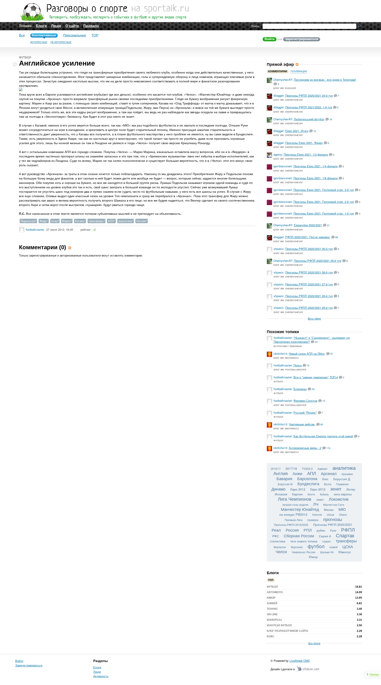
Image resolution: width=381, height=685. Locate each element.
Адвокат (323, 468)
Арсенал (329, 473)
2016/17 (276, 468)
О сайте (72, 26)
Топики (25, 26)
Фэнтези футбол (279, 625)
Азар (54, 221)
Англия (141, 221)
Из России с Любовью (288, 346)
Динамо (278, 489)
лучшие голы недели (295, 504)
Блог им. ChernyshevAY (288, 100)
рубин (321, 530)
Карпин (297, 494)
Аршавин (347, 474)
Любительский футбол (309, 119)
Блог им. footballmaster (290, 369)
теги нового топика (303, 541)
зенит (336, 488)
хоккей (333, 547)
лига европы (343, 494)
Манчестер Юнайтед (300, 509)
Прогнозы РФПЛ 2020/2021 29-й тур (317, 261)
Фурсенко (297, 547)
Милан (329, 509)
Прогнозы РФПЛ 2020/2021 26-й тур (309, 296)
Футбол (25, 57)
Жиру (43, 221)
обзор (330, 514)
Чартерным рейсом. (302, 424)
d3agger (278, 95)
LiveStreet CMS (299, 661)
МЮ (342, 509)
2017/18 (291, 468)
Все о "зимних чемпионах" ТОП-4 (315, 377)
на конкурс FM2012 (293, 514)
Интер (350, 489)
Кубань (324, 494)
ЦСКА (347, 546)
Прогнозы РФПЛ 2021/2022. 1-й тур (308, 107)
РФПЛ (348, 529)
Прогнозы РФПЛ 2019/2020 (291, 524)
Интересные (38, 42)
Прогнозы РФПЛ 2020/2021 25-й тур (309, 308)
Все (22, 35)
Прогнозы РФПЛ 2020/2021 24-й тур (309, 95)
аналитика (125, 221)
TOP (95, 35)
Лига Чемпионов (294, 499)
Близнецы (300, 389)
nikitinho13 (280, 353)
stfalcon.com (308, 669)
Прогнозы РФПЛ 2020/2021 (332, 524)
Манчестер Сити (333, 504)
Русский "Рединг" (305, 412)
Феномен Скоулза (305, 400)
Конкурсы (274, 619)
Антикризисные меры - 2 (305, 448)
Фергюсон (280, 547)
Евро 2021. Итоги (296, 131)
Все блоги (314, 643)
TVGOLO (307, 468)
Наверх (374, 674)
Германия (342, 484)
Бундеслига (308, 483)
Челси (281, 551)
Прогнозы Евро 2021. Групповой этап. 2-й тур (323, 202)
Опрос (343, 514)
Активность (100, 676)
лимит (320, 499)
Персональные (74, 35)
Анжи (297, 473)
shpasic (279, 249)
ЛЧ (315, 504)
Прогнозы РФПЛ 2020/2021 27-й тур (309, 284)
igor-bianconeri (282, 166)
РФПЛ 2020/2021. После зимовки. (307, 237)
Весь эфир (314, 318)
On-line (272, 614)
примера (312, 520)
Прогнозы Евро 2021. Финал (304, 143)
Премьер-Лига (294, 520)
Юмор (313, 557)
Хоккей (272, 603)
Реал (276, 530)
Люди (56, 26)
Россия (292, 530)
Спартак (345, 535)
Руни (333, 530)
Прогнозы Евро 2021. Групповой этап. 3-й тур (323, 190)
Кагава (79, 221)
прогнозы (332, 519)
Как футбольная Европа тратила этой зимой (323, 436)
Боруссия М (285, 484)
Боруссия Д (341, 479)
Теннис (272, 608)
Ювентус (344, 552)
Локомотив (339, 499)
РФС (275, 536)
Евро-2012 (317, 489)
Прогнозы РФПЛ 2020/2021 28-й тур (309, 272)
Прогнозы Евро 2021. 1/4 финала (315, 166)
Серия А (325, 536)
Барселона (307, 478)
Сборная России (299, 535)
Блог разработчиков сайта (287, 630)
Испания (281, 494)
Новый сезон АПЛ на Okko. (307, 353)
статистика (277, 541)
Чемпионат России (303, 552)
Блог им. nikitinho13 (286, 358)
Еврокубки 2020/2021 (308, 225)
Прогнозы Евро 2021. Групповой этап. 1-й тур (323, 213)
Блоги (41, 26)
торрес (326, 541)
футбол (316, 546)
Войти (270, 39)
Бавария (284, 478)
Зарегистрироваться (301, 39)
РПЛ (308, 530)
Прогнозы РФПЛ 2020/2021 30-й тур (309, 249)
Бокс (270, 636)
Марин (66, 221)
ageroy (277, 154)
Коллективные (44, 35)
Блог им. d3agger (284, 88)
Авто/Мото (275, 592)
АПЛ (111, 221)
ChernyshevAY (282, 79)
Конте (311, 494)
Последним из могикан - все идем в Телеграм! (325, 79)
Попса (297, 365)
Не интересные (60, 42)
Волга (327, 484)
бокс (325, 479)
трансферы (95, 221)
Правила (91, 26)
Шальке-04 (327, 552)
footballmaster (35, 229)
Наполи (317, 514)
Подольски (28, 221)
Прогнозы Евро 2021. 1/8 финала (315, 178)
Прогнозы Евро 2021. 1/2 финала (306, 154)
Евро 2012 (297, 489)
